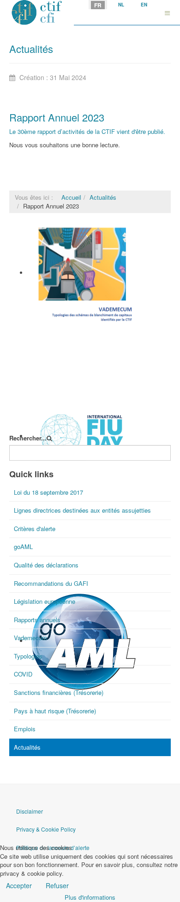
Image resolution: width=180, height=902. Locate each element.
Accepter (19, 885)
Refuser (57, 885)
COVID (23, 674)
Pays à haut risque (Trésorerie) (55, 710)
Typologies (28, 656)
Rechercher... (28, 438)
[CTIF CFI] (37, 12)
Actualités (103, 197)
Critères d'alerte (34, 528)
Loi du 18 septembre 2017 (48, 492)
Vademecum (45, 328)
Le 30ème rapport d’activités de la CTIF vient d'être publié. (87, 131)
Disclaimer (29, 811)
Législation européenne (44, 601)
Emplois (25, 728)
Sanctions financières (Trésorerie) (58, 692)
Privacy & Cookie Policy (46, 829)
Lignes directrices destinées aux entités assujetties (82, 510)
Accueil (71, 197)
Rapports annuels (37, 619)
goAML (23, 546)
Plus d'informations (90, 897)
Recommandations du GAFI (51, 583)
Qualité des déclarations (46, 565)
